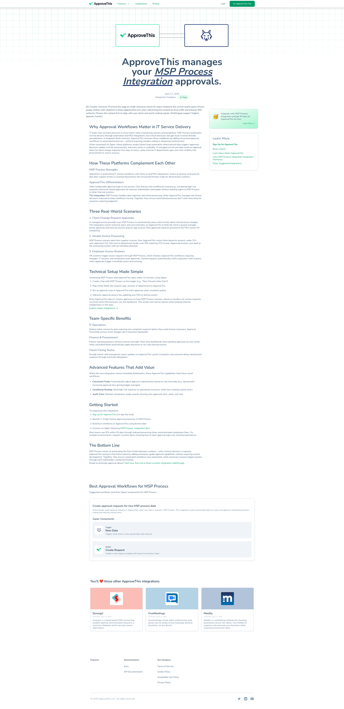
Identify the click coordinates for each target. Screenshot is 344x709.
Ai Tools (183, 97)
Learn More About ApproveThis (228, 153)
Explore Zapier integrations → (103, 308)
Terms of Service (165, 666)
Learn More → (249, 123)
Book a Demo (219, 149)
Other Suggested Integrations (227, 163)
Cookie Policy (163, 671)
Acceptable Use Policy (168, 677)
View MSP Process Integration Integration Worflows (233, 158)
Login (223, 3)
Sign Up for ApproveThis (225, 144)
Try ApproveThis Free (242, 3)
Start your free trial (134, 463)
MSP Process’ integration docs (135, 428)
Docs (126, 666)
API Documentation (133, 671)
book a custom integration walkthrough (165, 463)
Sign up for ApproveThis (104, 414)
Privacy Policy (164, 682)
